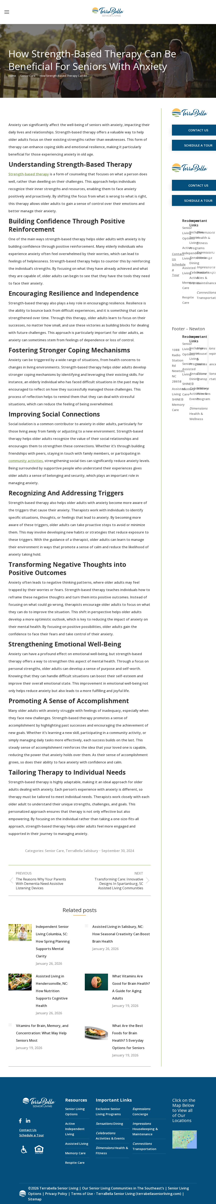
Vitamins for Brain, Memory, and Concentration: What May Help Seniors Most (42, 1033)
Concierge (141, 1111)
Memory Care (75, 1153)
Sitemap (35, 1199)
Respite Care (75, 1162)
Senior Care (54, 850)
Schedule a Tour (31, 1135)
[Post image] (20, 932)
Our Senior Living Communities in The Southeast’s (123, 1188)
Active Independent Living (75, 1128)
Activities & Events (110, 1135)
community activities (25, 460)
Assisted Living (76, 1143)
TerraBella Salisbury (82, 850)
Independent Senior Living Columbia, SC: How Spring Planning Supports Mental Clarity (53, 941)
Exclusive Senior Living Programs (108, 1111)
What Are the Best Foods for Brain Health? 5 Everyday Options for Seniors (128, 1036)
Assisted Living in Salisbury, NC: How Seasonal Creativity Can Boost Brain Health (121, 934)
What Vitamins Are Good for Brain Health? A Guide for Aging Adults (131, 987)
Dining (109, 1123)
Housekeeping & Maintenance (145, 1128)
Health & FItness (112, 1150)
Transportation (144, 1146)
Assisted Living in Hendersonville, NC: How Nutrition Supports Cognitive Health (52, 991)
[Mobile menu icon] (6, 12)
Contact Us (27, 1130)
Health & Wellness (198, 413)
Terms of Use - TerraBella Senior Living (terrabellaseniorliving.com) (126, 1193)
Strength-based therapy (28, 174)
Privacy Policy (56, 1193)
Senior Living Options (75, 1111)
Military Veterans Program (204, 393)
